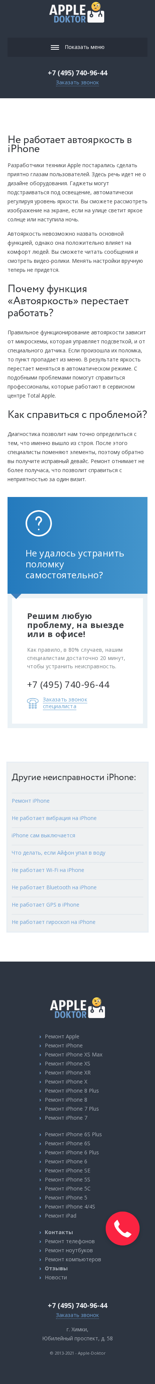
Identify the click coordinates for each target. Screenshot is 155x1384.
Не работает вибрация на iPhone (54, 818)
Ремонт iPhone (31, 800)
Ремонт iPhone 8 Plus (72, 1090)
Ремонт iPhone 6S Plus (73, 1134)
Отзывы (56, 1268)
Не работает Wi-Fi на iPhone (48, 869)
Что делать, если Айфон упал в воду (58, 852)
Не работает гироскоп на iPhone (54, 921)
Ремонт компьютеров (73, 1259)
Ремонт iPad (60, 1215)
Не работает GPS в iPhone (45, 904)
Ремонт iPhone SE (67, 1170)
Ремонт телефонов (70, 1241)
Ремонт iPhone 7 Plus (72, 1108)
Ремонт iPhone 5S (67, 1179)
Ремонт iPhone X (66, 1081)
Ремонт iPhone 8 (66, 1099)
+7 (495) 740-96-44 (77, 72)
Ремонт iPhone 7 (66, 1117)
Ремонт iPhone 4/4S (70, 1206)
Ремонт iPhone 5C (68, 1188)
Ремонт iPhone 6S (67, 1143)
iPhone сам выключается (43, 835)
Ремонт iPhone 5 (66, 1197)
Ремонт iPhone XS (67, 1063)
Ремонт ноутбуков (69, 1250)
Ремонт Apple (62, 1036)
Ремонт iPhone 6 (66, 1161)
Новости (56, 1277)
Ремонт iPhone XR (68, 1072)
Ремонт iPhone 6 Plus (72, 1152)
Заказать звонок (77, 82)
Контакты (59, 1232)
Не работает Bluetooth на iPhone (54, 887)
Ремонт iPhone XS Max (73, 1054)
